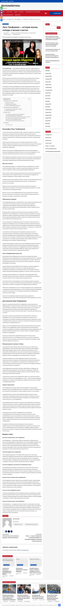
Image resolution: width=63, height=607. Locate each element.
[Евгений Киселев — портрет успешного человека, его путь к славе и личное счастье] (35, 562)
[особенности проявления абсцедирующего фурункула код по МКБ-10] (8, 562)
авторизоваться (25, 550)
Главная (3, 11)
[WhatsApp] (1, 7)
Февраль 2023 (48, 115)
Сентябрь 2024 (48, 90)
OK (59, 605)
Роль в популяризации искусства (13, 105)
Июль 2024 (47, 95)
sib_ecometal (6, 33)
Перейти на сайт (18, 524)
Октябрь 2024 (48, 87)
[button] (28, 99)
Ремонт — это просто (19, 11)
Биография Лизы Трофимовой (11, 100)
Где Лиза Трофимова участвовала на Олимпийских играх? (19, 116)
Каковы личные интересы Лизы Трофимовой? (16, 118)
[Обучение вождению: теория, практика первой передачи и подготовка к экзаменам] (24, 588)
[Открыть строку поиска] (48, 13)
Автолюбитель (10, 5)
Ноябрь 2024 (48, 84)
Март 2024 (47, 106)
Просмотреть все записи (31, 524)
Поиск (47, 24)
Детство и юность (10, 102)
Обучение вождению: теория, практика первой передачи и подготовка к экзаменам (52, 44)
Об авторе (6, 122)
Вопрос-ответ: (7, 112)
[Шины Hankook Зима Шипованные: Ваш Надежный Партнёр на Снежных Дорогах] (54, 588)
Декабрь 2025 (48, 76)
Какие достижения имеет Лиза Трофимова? (16, 114)
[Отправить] (1, 20)
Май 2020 (47, 123)
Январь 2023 (48, 117)
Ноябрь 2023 (48, 112)
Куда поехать (18, 14)
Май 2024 (47, 101)
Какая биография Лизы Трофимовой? (15, 115)
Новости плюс (48, 143)
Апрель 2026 (48, 73)
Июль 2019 (47, 126)
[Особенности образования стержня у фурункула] (22, 562)
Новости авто (9, 11)
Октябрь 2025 (48, 79)
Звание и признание (10, 110)
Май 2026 (47, 70)
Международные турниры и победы (14, 109)
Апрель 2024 (48, 104)
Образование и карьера (11, 104)
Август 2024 (48, 92)
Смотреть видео (57, 13)
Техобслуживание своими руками (32, 11)
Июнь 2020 (47, 120)
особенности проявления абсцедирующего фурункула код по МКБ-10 (7, 571)
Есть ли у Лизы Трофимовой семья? (14, 119)
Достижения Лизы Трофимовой (11, 107)
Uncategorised (5, 24)
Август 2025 (48, 81)
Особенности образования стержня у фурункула (22, 570)
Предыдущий (10, 536)
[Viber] (1, 15)
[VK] (1, 12)
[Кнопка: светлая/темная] (46, 13)
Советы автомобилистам (7, 14)
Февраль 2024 (48, 109)
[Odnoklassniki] (1, 17)
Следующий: (33, 538)
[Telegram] (1, 10)
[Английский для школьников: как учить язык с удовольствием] (39, 588)
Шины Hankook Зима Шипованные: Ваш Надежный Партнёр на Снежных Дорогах (52, 56)
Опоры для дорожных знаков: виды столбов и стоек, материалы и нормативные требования (52, 38)
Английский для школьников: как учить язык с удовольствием (38, 597)
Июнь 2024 (47, 98)
